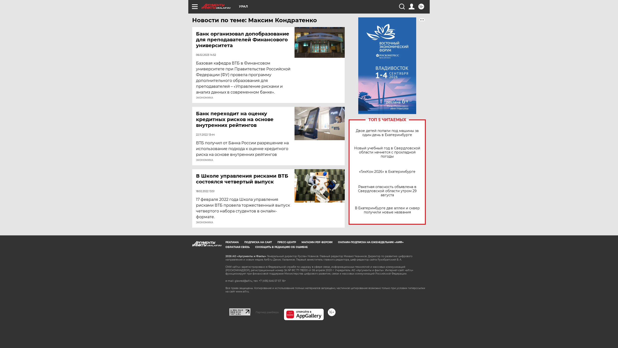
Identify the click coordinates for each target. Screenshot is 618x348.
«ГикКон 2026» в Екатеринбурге (387, 172)
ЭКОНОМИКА (204, 98)
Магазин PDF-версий (317, 242)
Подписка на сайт (258, 242)
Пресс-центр (286, 242)
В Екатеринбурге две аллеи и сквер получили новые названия (387, 210)
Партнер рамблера (267, 312)
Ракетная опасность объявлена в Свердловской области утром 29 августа (387, 191)
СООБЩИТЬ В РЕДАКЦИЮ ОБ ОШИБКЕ (281, 247)
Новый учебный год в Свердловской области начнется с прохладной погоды (387, 152)
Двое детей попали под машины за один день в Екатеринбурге (387, 133)
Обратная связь (237, 247)
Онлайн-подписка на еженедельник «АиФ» (371, 242)
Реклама (232, 242)
